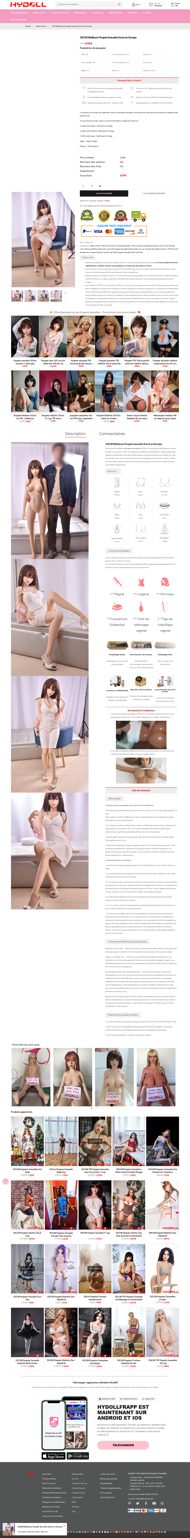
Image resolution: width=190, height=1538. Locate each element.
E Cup (141, 249)
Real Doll (101, 249)
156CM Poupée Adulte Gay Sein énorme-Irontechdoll (129, 1234)
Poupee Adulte (96, 252)
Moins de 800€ (91, 249)
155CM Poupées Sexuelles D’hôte (162, 1298)
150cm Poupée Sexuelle (140, 246)
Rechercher (118, 4)
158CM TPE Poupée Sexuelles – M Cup (162, 1362)
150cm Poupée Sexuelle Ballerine (61, 1171)
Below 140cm (95, 246)
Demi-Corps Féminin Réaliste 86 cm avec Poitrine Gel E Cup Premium (137, 417)
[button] (118, 550)
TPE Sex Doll (173, 249)
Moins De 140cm (109, 246)
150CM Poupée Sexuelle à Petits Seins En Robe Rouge (128, 1171)
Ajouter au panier (104, 193)
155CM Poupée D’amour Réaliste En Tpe (129, 1362)
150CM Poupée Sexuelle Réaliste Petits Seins (27, 1362)
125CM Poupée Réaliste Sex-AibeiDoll (61, 1298)
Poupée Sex (84, 252)
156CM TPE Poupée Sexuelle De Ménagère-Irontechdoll (129, 1298)
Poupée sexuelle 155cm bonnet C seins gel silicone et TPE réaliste (25, 362)
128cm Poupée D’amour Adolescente (95, 1298)
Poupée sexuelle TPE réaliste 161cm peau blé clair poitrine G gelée (108, 362)
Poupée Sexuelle (123, 246)
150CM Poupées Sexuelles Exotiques (95, 1362)
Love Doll (109, 249)
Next (65, 293)
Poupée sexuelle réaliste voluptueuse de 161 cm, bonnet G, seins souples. (165, 362)
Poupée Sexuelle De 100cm (156, 249)
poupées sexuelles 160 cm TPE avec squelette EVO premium (81, 417)
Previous (65, 299)
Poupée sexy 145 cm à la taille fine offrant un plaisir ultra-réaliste (53, 362)
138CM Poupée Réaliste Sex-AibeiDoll (163, 1234)
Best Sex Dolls (137, 252)
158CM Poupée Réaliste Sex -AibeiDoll (61, 1362)
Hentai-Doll (107, 252)
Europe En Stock (157, 246)
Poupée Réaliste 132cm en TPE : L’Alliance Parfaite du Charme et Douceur (25, 417)
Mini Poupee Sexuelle (121, 252)
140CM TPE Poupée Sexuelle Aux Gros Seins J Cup (95, 1171)
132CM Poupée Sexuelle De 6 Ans (27, 1298)
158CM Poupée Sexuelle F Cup (95, 1233)
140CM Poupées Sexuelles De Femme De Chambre (162, 1171)
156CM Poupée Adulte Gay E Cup (27, 1234)
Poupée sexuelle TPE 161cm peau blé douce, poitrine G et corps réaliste (81, 362)
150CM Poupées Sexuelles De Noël (27, 1171)
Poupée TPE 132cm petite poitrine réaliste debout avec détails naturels (137, 362)
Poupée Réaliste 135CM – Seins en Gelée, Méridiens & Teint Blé (109, 417)
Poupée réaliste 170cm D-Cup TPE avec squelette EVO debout (53, 417)
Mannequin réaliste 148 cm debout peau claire (165, 417)
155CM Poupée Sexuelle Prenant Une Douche (61, 1234)
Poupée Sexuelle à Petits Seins (126, 249)
